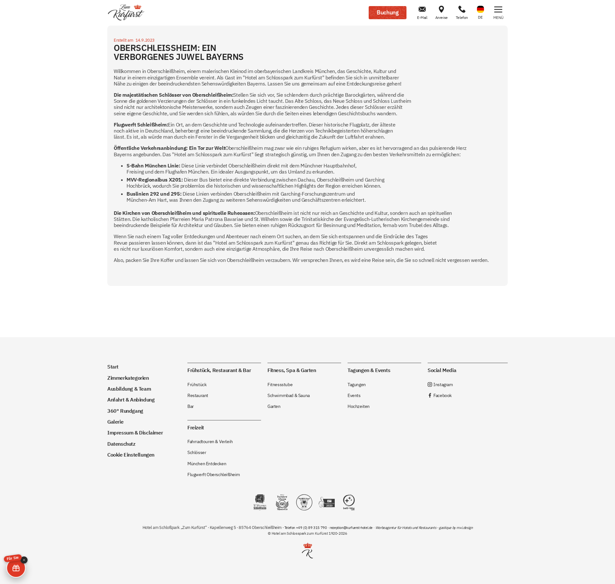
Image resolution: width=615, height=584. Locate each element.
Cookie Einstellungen (130, 454)
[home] (126, 12)
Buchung (387, 12)
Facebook (440, 395)
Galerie (115, 421)
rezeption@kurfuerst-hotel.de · (352, 527)
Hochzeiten (359, 406)
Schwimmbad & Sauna (288, 395)
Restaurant (197, 395)
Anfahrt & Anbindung (130, 399)
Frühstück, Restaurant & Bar (219, 370)
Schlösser (196, 452)
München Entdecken (206, 463)
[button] (498, 12)
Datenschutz (121, 443)
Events (354, 395)
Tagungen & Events (369, 370)
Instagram (440, 384)
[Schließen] (24, 560)
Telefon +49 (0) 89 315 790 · (307, 527)
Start (113, 366)
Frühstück (196, 384)
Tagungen (357, 384)
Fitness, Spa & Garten (291, 370)
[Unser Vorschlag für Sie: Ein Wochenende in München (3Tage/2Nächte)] (16, 568)
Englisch (480, 5)
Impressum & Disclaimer (135, 432)
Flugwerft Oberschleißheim (213, 474)
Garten (274, 406)
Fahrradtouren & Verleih (210, 441)
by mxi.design (461, 527)
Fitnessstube (279, 384)
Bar (190, 406)
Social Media (442, 370)
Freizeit (195, 427)
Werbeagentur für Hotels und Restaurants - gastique (413, 527)
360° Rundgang (125, 410)
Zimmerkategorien (128, 377)
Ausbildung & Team (129, 388)
